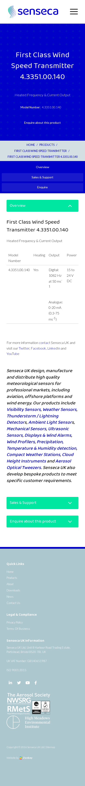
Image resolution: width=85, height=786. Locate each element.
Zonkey (27, 757)
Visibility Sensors (24, 409)
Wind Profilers (21, 442)
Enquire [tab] (42, 187)
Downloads (13, 590)
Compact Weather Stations (33, 454)
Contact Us (13, 603)
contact (44, 342)
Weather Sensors (59, 409)
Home (10, 571)
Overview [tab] (42, 167)
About (10, 584)
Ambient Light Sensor (50, 422)
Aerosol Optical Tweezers (39, 464)
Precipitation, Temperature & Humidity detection (41, 445)
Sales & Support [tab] (42, 177)
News (10, 596)
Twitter (24, 348)
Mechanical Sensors (26, 429)
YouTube (13, 354)
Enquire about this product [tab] (42, 122)
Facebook (38, 348)
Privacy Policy (15, 622)
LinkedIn (53, 348)
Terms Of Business (18, 628)
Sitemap (50, 747)
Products (12, 577)
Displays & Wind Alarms (47, 435)
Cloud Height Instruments (40, 458)
